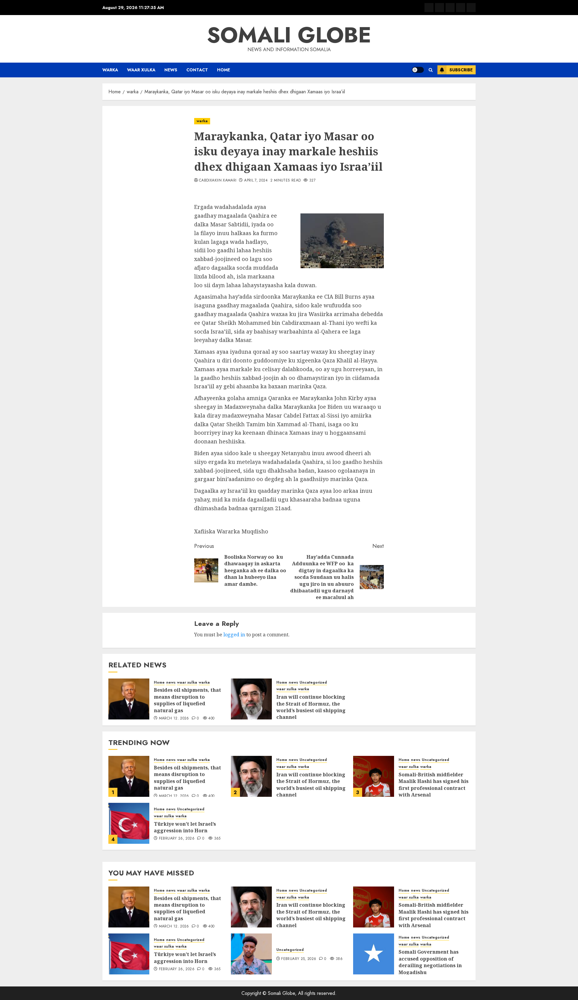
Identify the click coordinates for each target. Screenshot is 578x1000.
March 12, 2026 (174, 718)
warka (110, 70)
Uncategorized (313, 682)
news (170, 70)
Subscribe (461, 70)
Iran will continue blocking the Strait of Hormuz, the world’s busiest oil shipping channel (311, 707)
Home (223, 70)
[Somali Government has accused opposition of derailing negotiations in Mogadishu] (373, 953)
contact (197, 70)
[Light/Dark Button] (418, 70)
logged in (234, 634)
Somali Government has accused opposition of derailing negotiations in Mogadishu (430, 962)
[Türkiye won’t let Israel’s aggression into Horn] (128, 823)
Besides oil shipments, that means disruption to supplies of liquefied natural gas (187, 700)
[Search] (430, 70)
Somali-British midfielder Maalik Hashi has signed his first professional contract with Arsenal (433, 784)
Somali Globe (289, 35)
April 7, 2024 (256, 180)
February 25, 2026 (298, 959)
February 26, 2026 (176, 838)
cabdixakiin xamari (217, 180)
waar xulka (141, 70)
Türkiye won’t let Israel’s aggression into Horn (185, 827)
